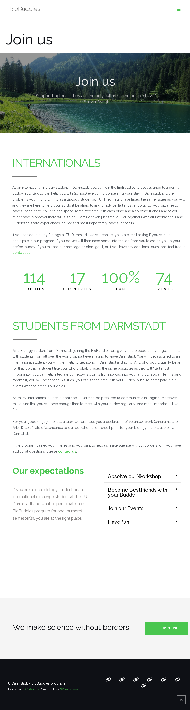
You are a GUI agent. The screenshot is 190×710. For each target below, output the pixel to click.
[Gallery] (163, 680)
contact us (67, 451)
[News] (136, 680)
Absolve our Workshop (134, 476)
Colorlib (32, 689)
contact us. (21, 253)
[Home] (108, 680)
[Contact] (177, 680)
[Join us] (150, 680)
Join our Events (125, 508)
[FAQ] (122, 680)
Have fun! (119, 522)
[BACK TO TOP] (181, 699)
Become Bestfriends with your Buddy (137, 492)
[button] (142, 476)
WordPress (69, 689)
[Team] (144, 686)
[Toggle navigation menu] (178, 9)
